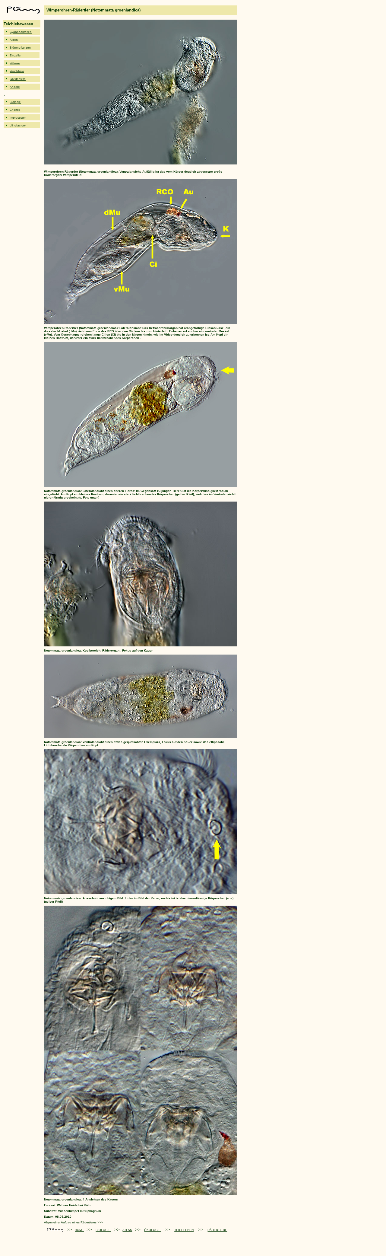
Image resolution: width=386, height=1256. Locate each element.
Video (168, 334)
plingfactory (18, 125)
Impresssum (18, 117)
